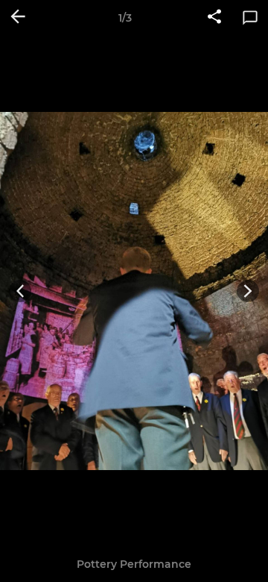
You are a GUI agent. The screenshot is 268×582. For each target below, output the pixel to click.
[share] (214, 17)
